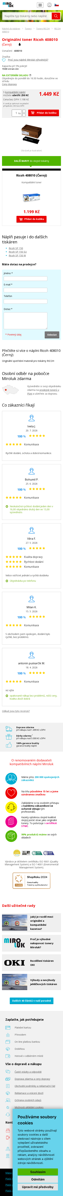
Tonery (28, 28)
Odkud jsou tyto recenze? (16, 711)
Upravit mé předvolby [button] (38, 1187)
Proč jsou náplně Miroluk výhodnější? (28, 59)
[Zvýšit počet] (24, 111)
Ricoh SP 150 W (17, 255)
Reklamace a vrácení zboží (29, 1093)
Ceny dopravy (9, 84)
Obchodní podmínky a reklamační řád (35, 1086)
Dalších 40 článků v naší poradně (31, 1000)
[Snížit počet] (24, 115)
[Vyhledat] (56, 16)
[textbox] (27, 16)
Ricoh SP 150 (16, 248)
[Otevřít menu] (40, 5)
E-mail (7, 284)
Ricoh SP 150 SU (18, 251)
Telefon (8, 296)
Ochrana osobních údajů (28, 1100)
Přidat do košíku (46, 112)
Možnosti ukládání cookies (29, 1107)
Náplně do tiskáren (11, 28)
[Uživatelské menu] (49, 5)
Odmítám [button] (38, 1179)
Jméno (7, 273)
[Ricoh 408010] (32, 143)
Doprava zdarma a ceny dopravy (32, 1078)
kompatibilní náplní (15, 92)
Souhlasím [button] (38, 1172)
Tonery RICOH (43, 28)
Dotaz (7, 309)
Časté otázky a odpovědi (28, 1071)
